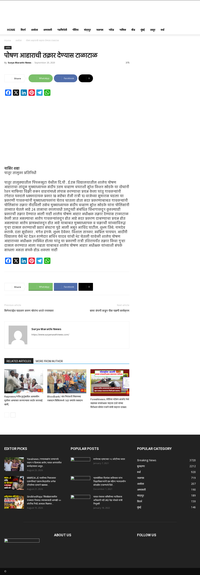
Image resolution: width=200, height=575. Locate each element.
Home (11, 30)
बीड (133, 30)
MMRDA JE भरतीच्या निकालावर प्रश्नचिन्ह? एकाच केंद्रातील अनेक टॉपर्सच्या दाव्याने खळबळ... (41, 481)
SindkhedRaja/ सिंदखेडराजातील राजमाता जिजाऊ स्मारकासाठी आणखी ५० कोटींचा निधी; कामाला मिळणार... (44, 500)
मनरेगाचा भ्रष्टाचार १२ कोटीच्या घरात (109, 459)
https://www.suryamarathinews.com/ (50, 334)
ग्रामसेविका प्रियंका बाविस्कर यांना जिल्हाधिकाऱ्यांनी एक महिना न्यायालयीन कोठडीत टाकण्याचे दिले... (109, 481)
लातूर (152, 30)
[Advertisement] (66, 127)
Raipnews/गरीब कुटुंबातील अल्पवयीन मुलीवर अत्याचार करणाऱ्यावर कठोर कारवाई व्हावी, (23, 400)
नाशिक (123, 30)
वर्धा (162, 30)
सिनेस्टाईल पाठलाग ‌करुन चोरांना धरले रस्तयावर (29, 310)
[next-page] (13, 415)
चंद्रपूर (87, 30)
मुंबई (143, 30)
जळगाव (99, 30)
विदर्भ (23, 30)
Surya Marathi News (19, 62)
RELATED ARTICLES (19, 361)
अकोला (34, 30)
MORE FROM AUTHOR (49, 361)
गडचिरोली (62, 30)
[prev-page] (6, 415)
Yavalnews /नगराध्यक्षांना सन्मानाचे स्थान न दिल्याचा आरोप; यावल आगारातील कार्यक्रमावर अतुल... (44, 463)
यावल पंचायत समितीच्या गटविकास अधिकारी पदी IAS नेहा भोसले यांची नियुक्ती (107, 500)
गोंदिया (75, 30)
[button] (191, 30)
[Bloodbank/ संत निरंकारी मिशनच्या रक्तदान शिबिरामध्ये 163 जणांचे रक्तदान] (66, 381)
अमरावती (47, 30)
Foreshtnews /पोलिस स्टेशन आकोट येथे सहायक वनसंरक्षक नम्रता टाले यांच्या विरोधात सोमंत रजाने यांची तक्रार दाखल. (109, 403)
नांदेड (111, 30)
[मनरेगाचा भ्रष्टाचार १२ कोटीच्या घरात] (80, 464)
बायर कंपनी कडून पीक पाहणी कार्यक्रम (109, 310)
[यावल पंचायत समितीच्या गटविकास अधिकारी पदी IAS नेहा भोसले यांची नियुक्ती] (80, 502)
